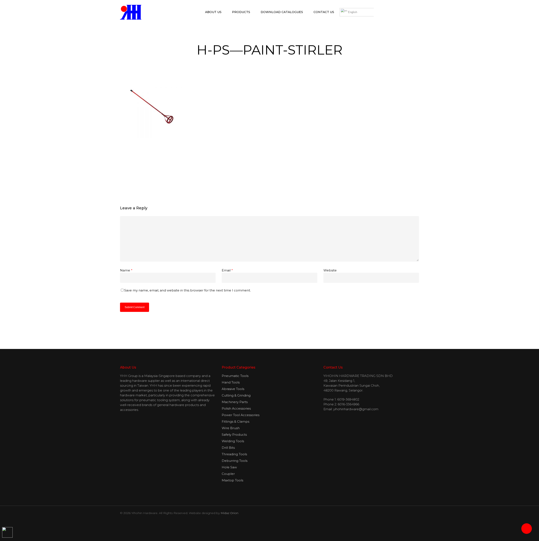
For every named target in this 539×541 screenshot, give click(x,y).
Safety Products (234, 435)
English (352, 12)
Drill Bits (228, 448)
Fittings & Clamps (235, 421)
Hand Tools (231, 382)
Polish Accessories (236, 408)
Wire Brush (231, 428)
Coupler (228, 474)
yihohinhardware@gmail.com (355, 409)
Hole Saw (229, 467)
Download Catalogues (282, 12)
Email (227, 270)
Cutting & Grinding (236, 395)
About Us (213, 12)
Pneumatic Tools (235, 376)
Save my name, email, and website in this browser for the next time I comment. (187, 290)
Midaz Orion (229, 513)
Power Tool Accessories (240, 415)
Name (126, 270)
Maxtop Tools (232, 480)
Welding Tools (233, 441)
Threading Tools (234, 454)
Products (241, 12)
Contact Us (324, 12)
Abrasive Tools (233, 389)
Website (330, 270)
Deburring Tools (234, 461)
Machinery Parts (235, 402)
